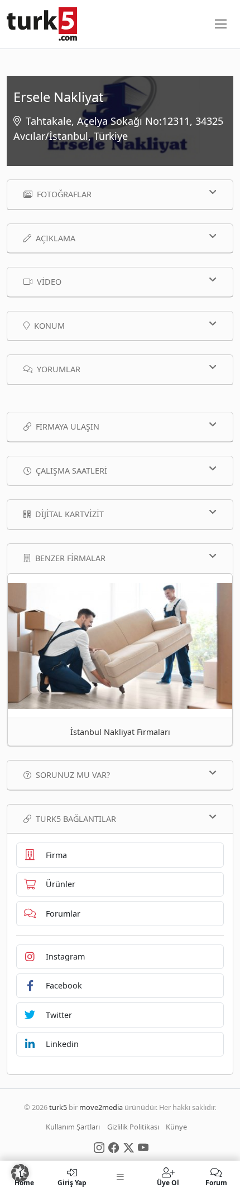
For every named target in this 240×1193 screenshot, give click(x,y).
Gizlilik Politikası (133, 1127)
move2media (101, 1107)
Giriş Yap (72, 1182)
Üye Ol (168, 1182)
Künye (176, 1127)
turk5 (58, 1107)
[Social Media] (99, 1147)
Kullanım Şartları (73, 1127)
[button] (20, 1173)
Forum (216, 1182)
